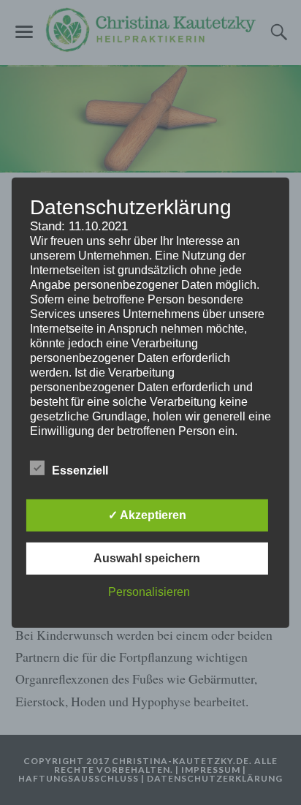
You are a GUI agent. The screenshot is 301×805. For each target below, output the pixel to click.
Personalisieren (149, 592)
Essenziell (80, 470)
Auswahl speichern (147, 558)
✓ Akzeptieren (147, 515)
